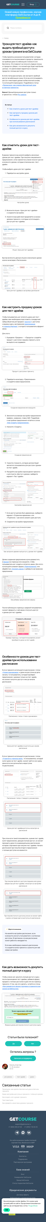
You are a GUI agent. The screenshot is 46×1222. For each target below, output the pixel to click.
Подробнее (33, 1206)
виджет (14, 326)
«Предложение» (30, 566)
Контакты (22, 1156)
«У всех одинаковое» (10, 672)
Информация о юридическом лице (22, 1198)
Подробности (23, 17)
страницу (7, 326)
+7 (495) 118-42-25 (31, 1127)
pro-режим (8, 1077)
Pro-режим (22, 94)
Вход (32, 4)
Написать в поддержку (23, 1058)
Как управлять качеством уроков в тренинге (17, 1103)
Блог (22, 1174)
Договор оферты (23, 1195)
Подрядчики (22, 1159)
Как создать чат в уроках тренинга (14, 1097)
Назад (6, 38)
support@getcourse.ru (23, 1124)
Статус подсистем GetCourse (22, 1183)
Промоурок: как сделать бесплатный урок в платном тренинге (20, 1090)
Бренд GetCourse (23, 1180)
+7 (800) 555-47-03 (15, 1127)
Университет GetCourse (22, 1177)
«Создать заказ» (17, 569)
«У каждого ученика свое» (12, 758)
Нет (32, 1044)
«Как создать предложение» (18, 423)
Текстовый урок (7, 1100)
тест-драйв (21, 1077)
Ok (6, 1210)
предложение (29, 324)
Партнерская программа (23, 1162)
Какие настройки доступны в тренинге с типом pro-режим (22, 1094)
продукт (28, 322)
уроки (32, 1077)
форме (6, 562)
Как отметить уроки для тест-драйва (23, 109)
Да (14, 1044)
